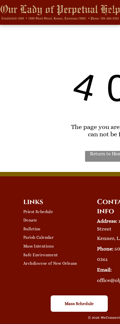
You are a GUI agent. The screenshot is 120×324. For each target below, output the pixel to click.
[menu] (111, 12)
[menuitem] (60, 211)
